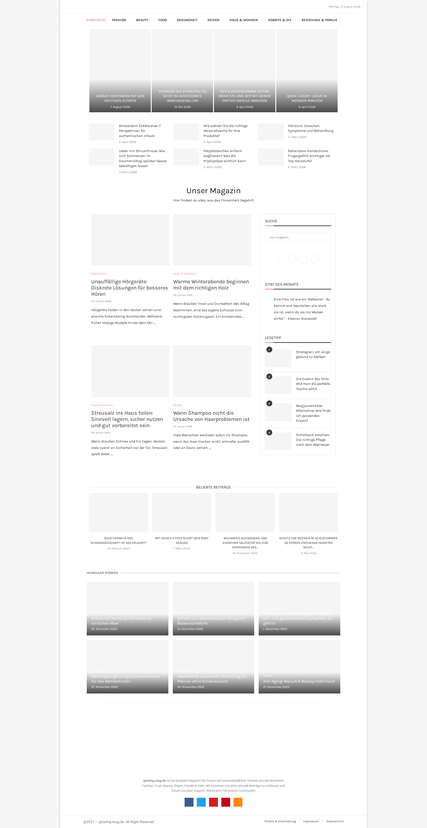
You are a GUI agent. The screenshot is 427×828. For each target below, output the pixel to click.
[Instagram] (304, 263)
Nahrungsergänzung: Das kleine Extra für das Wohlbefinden (125, 679)
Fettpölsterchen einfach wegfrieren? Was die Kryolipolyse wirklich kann (224, 156)
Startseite (96, 20)
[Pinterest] (77, 6)
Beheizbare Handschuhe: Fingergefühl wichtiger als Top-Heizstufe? (309, 156)
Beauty (142, 20)
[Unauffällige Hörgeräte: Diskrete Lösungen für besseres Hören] (130, 240)
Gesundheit (187, 20)
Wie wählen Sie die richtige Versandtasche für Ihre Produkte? (225, 131)
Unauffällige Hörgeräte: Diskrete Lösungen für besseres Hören (129, 287)
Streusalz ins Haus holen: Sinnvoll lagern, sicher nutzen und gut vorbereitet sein (127, 419)
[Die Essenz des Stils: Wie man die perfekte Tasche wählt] (278, 385)
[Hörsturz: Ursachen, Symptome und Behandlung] (271, 132)
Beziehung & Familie (319, 20)
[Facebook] (68, 6)
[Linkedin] (80, 6)
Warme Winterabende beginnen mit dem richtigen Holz (211, 284)
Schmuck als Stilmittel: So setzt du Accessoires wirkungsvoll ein (182, 96)
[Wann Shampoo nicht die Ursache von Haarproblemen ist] (212, 371)
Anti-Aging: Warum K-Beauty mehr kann (299, 681)
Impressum (311, 821)
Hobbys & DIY (280, 20)
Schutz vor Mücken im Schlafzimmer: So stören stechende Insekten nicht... (308, 542)
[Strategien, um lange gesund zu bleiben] (278, 358)
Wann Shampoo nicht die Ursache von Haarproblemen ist (211, 416)
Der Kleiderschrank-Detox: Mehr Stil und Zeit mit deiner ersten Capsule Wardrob (245, 96)
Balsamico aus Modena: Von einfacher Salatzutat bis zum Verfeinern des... (245, 542)
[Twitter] (72, 6)
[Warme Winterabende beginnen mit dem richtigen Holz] (212, 240)
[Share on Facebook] (128, 332)
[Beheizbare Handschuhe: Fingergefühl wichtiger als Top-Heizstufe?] (271, 157)
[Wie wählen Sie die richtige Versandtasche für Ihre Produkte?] (186, 132)
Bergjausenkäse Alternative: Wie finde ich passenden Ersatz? (313, 413)
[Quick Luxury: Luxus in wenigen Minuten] (307, 70)
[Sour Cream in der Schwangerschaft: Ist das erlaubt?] (118, 512)
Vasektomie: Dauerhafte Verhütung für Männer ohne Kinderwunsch (212, 679)
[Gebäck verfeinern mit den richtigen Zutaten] (120, 70)
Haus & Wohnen (244, 20)
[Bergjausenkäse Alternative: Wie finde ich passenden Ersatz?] (278, 412)
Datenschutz (335, 821)
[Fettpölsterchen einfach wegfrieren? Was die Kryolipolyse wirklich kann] (186, 157)
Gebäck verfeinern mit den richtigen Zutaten (120, 98)
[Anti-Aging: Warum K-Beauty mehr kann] (299, 666)
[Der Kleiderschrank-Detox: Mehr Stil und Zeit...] (244, 70)
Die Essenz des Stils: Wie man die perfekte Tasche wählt (313, 384)
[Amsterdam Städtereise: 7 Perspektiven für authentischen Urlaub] (102, 132)
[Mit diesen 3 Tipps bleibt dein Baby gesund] (181, 512)
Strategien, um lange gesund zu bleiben (313, 354)
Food (162, 20)
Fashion (119, 20)
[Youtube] (213, 802)
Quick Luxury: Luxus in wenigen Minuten (307, 98)
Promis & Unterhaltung (280, 821)
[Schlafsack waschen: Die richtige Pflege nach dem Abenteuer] (278, 441)
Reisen (213, 20)
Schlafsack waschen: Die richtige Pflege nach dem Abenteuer (313, 440)
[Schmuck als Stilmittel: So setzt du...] (182, 70)
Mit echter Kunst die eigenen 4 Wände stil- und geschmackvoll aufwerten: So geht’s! (297, 618)
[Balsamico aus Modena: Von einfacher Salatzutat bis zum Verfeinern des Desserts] (245, 512)
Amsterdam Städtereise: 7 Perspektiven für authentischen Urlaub (140, 131)
